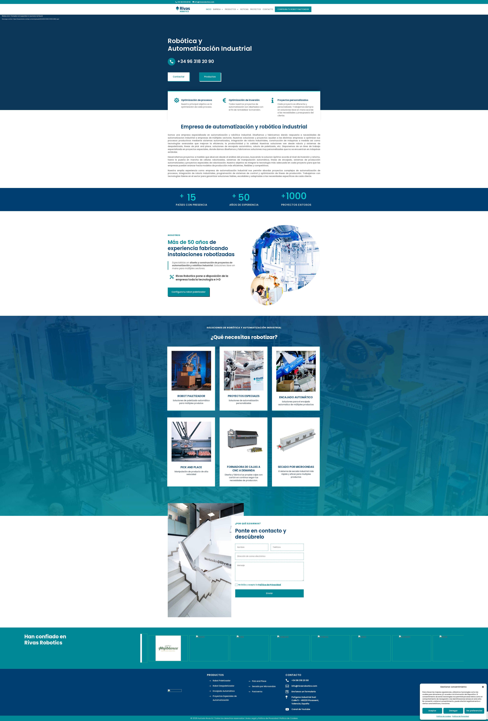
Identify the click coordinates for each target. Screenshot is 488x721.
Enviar (269, 593)
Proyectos (255, 9)
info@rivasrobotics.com (304, 685)
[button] (483, 687)
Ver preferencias (474, 710)
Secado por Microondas (264, 686)
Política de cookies (444, 716)
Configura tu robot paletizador (293, 9)
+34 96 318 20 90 (195, 61)
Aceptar (432, 710)
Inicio (208, 9)
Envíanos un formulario (304, 691)
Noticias (244, 9)
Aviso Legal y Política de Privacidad (262, 718)
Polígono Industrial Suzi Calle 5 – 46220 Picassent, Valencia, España (305, 700)
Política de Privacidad (460, 716)
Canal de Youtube (301, 709)
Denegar (453, 710)
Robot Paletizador (222, 680)
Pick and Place (259, 681)
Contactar (178, 76)
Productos (230, 9)
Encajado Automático (224, 691)
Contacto (268, 9)
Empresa (217, 9)
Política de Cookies (289, 718)
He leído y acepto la (259, 584)
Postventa (257, 691)
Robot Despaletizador (223, 685)
